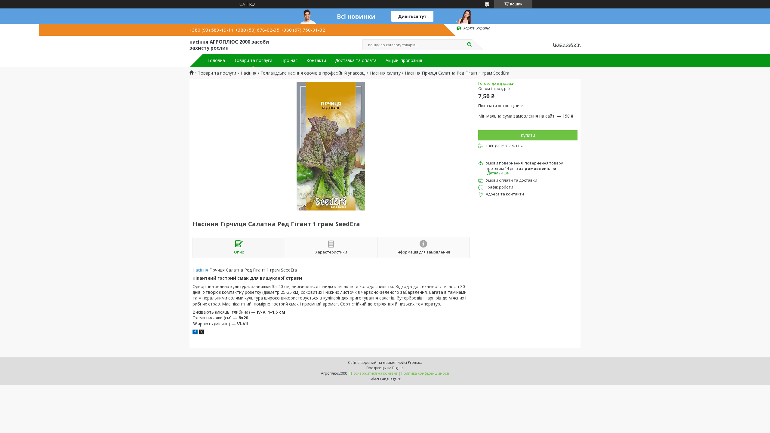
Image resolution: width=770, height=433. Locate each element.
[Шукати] (469, 44)
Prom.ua (415, 362)
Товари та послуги (253, 60)
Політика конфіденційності (425, 373)
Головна (216, 60)
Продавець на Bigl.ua (385, 367)
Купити (528, 135)
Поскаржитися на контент (374, 373)
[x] (201, 333)
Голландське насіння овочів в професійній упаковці (312, 73)
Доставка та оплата (356, 60)
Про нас (289, 60)
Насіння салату (385, 73)
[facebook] (195, 333)
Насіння (248, 73)
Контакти (316, 60)
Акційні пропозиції (404, 60)
